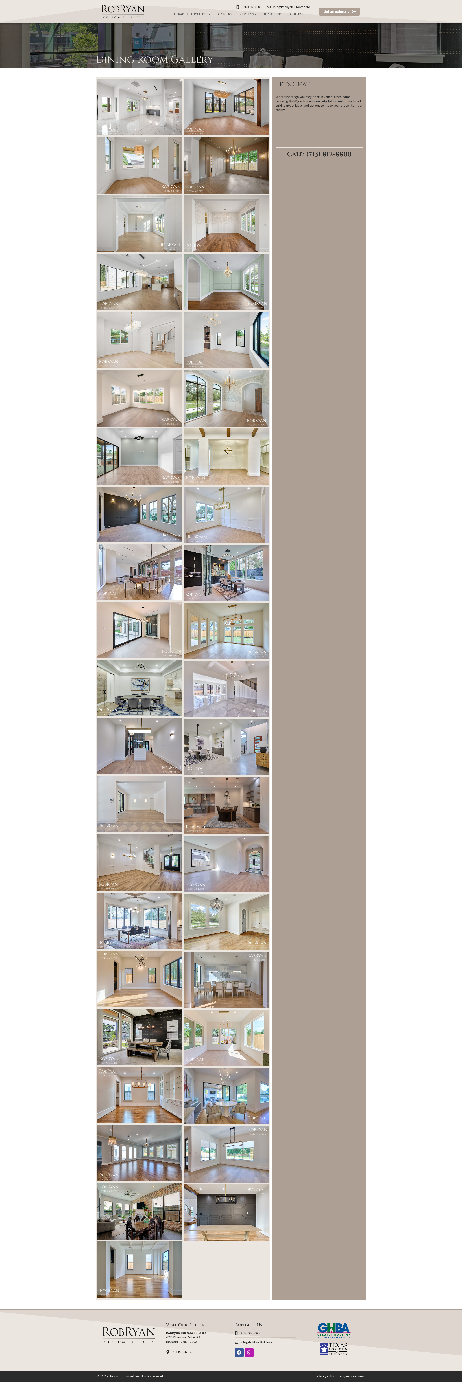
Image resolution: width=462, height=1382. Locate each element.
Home (179, 14)
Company (248, 14)
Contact (298, 14)
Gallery (225, 14)
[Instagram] (249, 1352)
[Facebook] (239, 1352)
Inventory (200, 14)
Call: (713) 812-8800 (319, 154)
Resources (273, 14)
